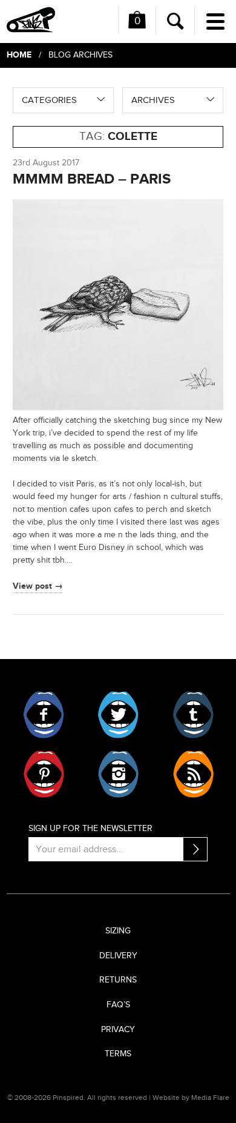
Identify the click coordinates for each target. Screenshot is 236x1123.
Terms (118, 1054)
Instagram (118, 774)
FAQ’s (118, 1005)
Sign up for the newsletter (90, 828)
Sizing (118, 931)
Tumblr (193, 715)
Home (19, 55)
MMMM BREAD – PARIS (92, 179)
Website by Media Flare (190, 1098)
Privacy (118, 1030)
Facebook (44, 715)
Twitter (118, 715)
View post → (38, 586)
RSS (193, 774)
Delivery (118, 956)
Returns (118, 980)
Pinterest (44, 774)
